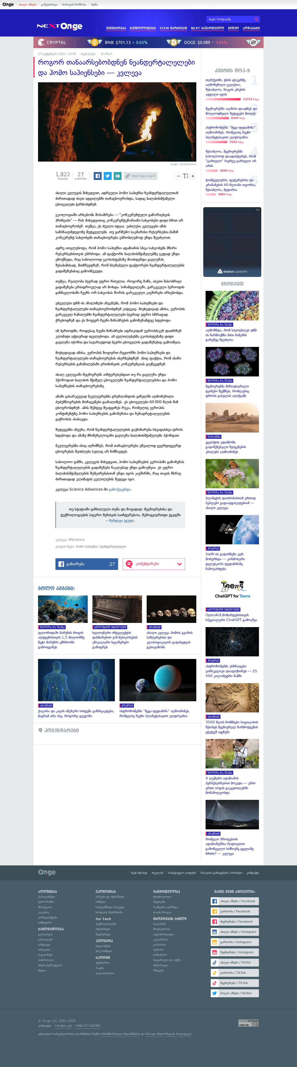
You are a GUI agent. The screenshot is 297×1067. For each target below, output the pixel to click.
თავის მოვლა (162, 912)
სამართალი (46, 960)
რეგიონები (45, 955)
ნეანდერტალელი (113, 546)
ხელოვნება (103, 946)
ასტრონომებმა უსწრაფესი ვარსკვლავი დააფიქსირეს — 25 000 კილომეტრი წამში (232, 652)
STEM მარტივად (173, 28)
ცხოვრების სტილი (170, 919)
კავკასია (43, 912)
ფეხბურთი (103, 962)
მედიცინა (159, 902)
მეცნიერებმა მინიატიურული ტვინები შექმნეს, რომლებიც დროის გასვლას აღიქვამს (232, 372)
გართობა (159, 944)
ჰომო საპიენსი (87, 546)
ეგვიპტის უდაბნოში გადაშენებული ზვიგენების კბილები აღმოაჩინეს (232, 428)
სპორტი (103, 958)
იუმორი (158, 949)
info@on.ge (63, 1025)
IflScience (77, 540)
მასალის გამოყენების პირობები (221, 872)
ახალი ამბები (27, 4)
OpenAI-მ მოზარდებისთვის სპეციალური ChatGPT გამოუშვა (232, 599)
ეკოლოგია (45, 934)
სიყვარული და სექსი (167, 960)
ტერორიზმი (46, 902)
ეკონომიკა (106, 892)
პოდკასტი (251, 28)
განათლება (45, 939)
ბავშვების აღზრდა (165, 907)
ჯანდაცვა (44, 944)
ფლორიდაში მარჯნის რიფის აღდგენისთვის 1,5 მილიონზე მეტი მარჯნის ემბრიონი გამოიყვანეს (65, 622)
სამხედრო (45, 922)
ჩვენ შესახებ (139, 872)
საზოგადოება (51, 929)
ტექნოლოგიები (143, 28)
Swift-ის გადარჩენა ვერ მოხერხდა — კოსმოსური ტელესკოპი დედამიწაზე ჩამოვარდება (232, 543)
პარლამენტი (46, 896)
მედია (42, 970)
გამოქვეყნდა (120, 489)
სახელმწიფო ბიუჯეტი (110, 907)
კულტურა (104, 941)
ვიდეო (233, 28)
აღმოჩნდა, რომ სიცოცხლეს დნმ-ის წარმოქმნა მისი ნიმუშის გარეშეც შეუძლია (232, 316)
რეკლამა (158, 872)
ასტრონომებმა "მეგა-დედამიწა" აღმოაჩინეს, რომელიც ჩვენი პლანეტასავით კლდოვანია (160, 688)
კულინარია (160, 939)
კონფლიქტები (47, 917)
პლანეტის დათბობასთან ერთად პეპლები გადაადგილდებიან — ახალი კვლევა (232, 484)
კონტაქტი (253, 872)
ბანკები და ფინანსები (110, 896)
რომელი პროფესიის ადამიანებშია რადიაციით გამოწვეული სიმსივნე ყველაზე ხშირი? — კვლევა (232, 828)
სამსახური (160, 955)
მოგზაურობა (161, 929)
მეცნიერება (116, 28)
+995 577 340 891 (88, 1025)
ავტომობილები (163, 934)
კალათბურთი (105, 973)
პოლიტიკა (47, 892)
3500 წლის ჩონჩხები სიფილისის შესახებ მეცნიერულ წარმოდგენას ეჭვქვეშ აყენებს (232, 709)
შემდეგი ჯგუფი (121, 520)
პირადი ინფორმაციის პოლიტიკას (168, 1034)
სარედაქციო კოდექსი (182, 872)
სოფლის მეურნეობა (109, 912)
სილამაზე (159, 924)
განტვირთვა (49, 4)
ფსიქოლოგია (162, 896)
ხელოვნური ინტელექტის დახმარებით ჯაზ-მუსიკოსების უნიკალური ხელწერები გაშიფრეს (119, 622)
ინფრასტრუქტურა (50, 965)
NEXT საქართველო (207, 28)
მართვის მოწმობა (74, 4)
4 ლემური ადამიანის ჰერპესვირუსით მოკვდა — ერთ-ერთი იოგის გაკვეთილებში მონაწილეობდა (232, 767)
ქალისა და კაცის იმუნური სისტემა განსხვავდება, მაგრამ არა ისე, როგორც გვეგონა (78, 688)
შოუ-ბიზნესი (104, 951)
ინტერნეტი (103, 929)
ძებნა (94, 4)
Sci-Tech (106, 54)
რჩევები (158, 970)
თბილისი (44, 949)
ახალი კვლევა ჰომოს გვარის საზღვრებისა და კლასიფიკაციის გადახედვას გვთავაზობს (174, 622)
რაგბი (100, 968)
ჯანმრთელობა (166, 892)
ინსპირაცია (160, 965)
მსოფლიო (45, 907)
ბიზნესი (100, 902)
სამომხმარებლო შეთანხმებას (120, 1034)
